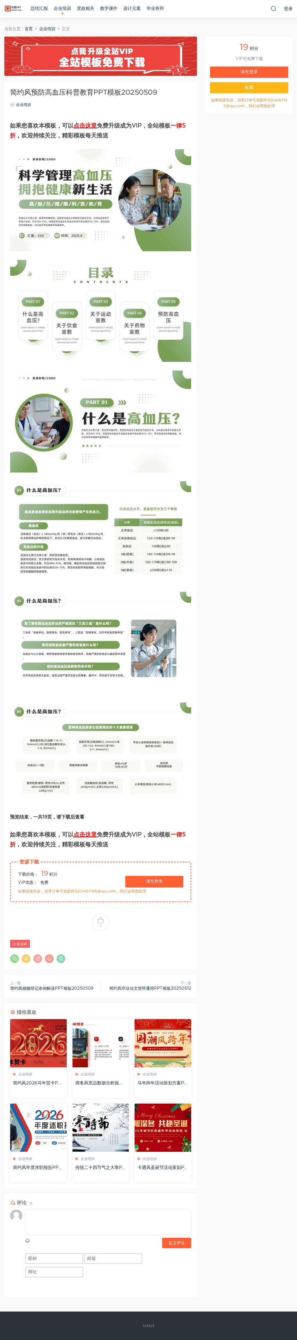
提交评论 (177, 1243)
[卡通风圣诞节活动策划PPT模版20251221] (163, 1128)
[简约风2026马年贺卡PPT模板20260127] (38, 1043)
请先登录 (154, 881)
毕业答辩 (155, 8)
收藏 (249, 87)
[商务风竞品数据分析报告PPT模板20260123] (101, 1043)
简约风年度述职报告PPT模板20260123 (37, 1168)
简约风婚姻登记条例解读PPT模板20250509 (51, 989)
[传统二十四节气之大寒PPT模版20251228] (101, 1128)
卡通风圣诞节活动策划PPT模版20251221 (162, 1168)
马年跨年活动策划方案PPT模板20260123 (162, 1083)
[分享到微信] (14, 958)
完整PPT (13, 8)
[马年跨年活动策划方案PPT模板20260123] (163, 1043)
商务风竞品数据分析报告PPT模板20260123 (99, 1083)
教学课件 (108, 8)
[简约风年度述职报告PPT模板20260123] (38, 1128)
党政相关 (85, 8)
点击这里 (85, 126)
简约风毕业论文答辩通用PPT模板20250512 (150, 989)
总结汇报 (39, 8)
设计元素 (132, 8)
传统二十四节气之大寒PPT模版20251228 (100, 1168)
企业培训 (62, 8)
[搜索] (273, 8)
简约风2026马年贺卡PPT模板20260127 (37, 1083)
